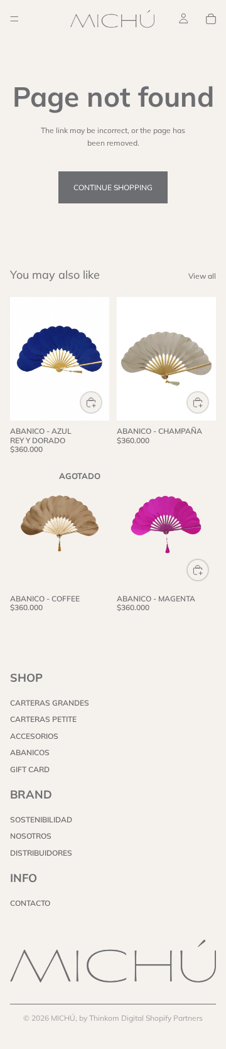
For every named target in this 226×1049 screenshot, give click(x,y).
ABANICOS (30, 752)
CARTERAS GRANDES (49, 702)
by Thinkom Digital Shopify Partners (141, 1018)
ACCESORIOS (34, 735)
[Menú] (14, 18)
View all (202, 276)
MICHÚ (63, 1018)
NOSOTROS (30, 836)
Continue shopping (113, 187)
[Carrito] (211, 19)
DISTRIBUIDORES (41, 853)
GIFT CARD (30, 768)
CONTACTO (30, 903)
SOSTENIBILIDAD (41, 819)
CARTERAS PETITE (43, 719)
